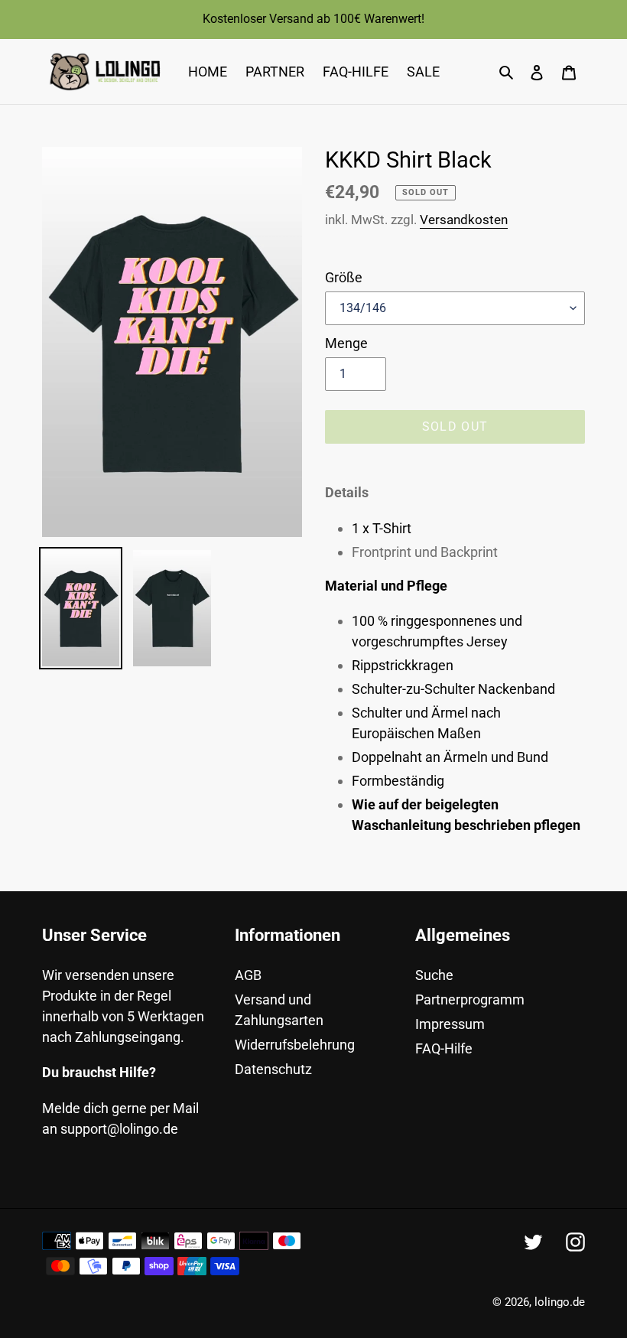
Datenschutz (273, 1069)
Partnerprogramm (470, 999)
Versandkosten (464, 219)
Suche (434, 975)
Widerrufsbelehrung (295, 1045)
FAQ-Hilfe (444, 1048)
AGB (248, 975)
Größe (343, 277)
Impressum (450, 1024)
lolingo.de (559, 1302)
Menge (346, 343)
